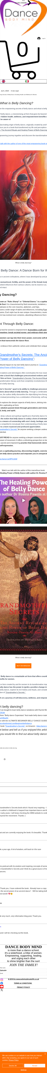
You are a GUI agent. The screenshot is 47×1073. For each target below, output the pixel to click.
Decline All (13, 1065)
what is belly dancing (11, 748)
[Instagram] (23, 979)
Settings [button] (23, 1070)
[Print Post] (5, 759)
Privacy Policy (14, 1060)
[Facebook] (23, 983)
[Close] (44, 1055)
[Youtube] (23, 986)
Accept (34, 1065)
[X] (23, 990)
